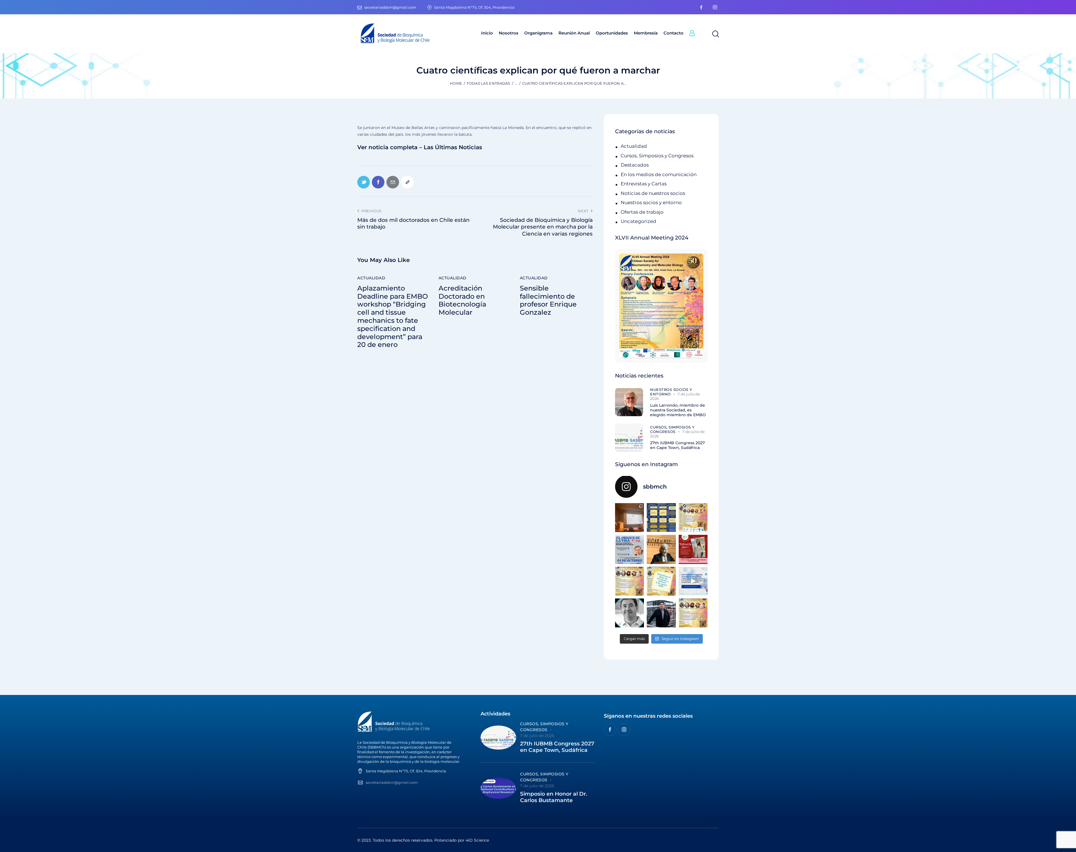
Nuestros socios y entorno (651, 202)
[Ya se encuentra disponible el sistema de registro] (693, 612)
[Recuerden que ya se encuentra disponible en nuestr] (693, 581)
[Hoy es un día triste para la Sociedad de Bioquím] (629, 612)
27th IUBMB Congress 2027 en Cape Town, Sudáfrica (677, 445)
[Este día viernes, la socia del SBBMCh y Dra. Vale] (693, 549)
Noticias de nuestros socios (653, 193)
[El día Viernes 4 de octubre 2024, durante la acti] (629, 549)
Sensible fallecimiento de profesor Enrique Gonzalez (548, 300)
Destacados (635, 165)
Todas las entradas (488, 83)
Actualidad (371, 277)
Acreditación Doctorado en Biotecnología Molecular (462, 300)
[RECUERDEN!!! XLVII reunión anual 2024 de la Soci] (629, 581)
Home (456, 83)
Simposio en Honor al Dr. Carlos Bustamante (553, 797)
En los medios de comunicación (659, 174)
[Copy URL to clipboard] (407, 182)
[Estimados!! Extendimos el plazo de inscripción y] (661, 581)
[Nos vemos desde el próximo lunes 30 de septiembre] (693, 517)
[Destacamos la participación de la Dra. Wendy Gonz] (629, 517)
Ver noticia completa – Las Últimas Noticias (419, 147)
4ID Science (477, 840)
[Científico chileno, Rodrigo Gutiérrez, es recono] (661, 612)
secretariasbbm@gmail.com (392, 782)
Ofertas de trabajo (642, 212)
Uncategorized (638, 221)
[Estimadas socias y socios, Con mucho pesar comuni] (661, 549)
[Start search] (715, 34)
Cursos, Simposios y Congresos (657, 155)
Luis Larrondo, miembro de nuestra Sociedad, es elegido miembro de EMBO (678, 410)
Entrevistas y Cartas (644, 183)
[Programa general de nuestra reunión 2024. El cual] (661, 517)
